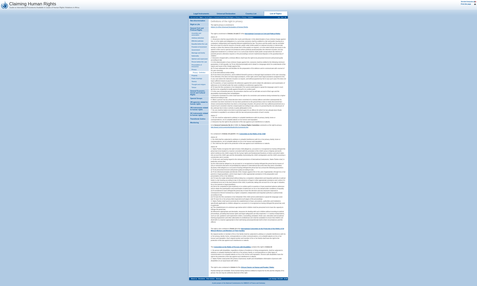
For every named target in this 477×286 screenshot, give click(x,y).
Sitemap (218, 278)
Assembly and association (196, 34)
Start (201, 17)
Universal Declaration (226, 14)
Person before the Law (199, 62)
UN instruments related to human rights (199, 108)
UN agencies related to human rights (199, 103)
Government (196, 50)
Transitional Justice (197, 119)
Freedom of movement (199, 47)
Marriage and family (198, 53)
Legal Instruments (201, 14)
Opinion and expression (200, 59)
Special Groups (196, 98)
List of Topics (276, 14)
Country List (251, 14)
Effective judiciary (197, 41)
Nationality (195, 56)
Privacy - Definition (247, 17)
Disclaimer (201, 278)
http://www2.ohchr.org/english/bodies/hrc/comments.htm (229, 127)
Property (194, 75)
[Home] (4, 5)
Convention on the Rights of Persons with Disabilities (232, 247)
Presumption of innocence (197, 65)
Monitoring (194, 123)
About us (194, 278)
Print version (210, 278)
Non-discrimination (197, 21)
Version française (467, 1)
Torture (194, 87)
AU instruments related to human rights (199, 114)
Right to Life (195, 24)
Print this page (466, 4)
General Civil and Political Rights (224, 17)
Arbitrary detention (198, 38)
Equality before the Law (199, 44)
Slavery (194, 81)
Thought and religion (199, 84)
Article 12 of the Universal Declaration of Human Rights (229, 27)
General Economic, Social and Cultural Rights (197, 93)
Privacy (238, 17)
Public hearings (197, 78)
